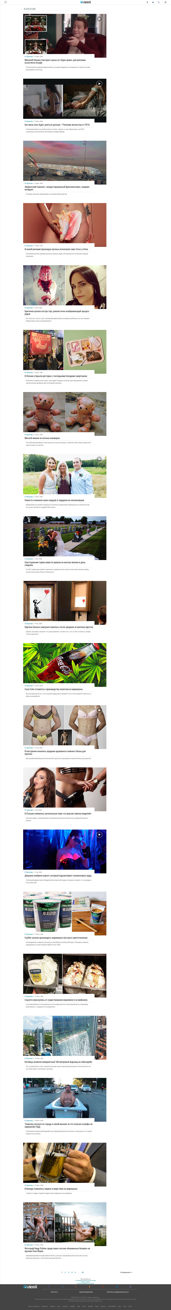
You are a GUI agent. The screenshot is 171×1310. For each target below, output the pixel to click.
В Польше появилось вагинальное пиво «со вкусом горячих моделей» (58, 813)
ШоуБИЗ (90, 1306)
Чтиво (84, 1306)
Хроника (52, 1306)
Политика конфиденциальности (118, 1292)
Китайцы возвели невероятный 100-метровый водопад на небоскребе (58, 1062)
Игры (124, 1306)
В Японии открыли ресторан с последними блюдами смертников (56, 376)
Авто (119, 1306)
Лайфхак (72, 1306)
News (130, 1306)
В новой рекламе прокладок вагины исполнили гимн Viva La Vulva (56, 249)
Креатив (29, 56)
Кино (58, 1306)
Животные (45, 1306)
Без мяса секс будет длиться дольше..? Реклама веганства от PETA (57, 124)
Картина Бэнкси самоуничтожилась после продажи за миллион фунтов (59, 627)
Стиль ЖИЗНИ (112, 1306)
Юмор (96, 1306)
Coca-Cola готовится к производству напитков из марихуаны (54, 689)
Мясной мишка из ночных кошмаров (42, 438)
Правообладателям (86, 1292)
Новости (103, 1306)
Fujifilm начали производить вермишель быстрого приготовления (56, 937)
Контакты (54, 1292)
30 (83, 1272)
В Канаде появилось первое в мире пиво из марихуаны (51, 1189)
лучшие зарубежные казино (85, 1283)
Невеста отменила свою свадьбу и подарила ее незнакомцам (54, 500)
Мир (78, 1306)
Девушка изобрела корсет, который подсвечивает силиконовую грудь (58, 875)
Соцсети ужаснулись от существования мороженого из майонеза (56, 1000)
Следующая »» (126, 1272)
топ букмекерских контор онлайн (85, 1280)
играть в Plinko (85, 1282)
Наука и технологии (33, 1306)
